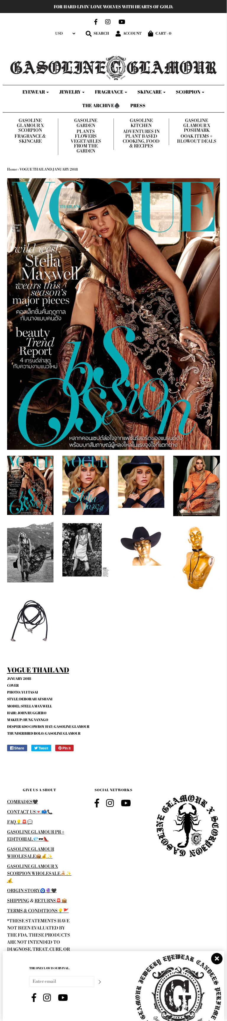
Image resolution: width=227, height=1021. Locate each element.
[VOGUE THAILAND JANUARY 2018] (30, 485)
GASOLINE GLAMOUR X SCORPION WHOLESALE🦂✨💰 (39, 874)
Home (12, 169)
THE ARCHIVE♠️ (101, 105)
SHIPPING (18, 901)
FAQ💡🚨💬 (20, 822)
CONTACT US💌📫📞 (30, 812)
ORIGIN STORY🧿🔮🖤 (32, 891)
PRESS (137, 105)
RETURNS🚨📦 (51, 901)
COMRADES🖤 (22, 802)
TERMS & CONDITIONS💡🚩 (38, 911)
